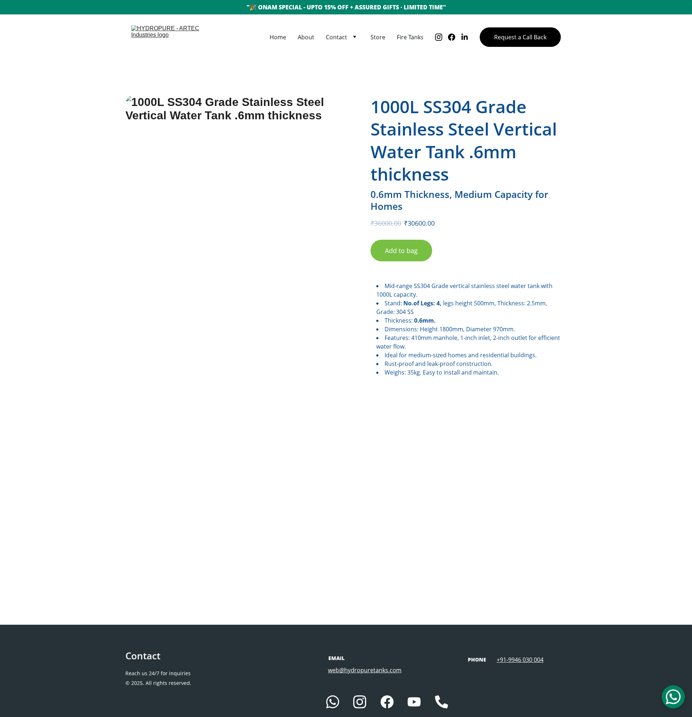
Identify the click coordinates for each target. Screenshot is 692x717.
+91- (502, 660)
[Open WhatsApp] (673, 696)
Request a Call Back (520, 37)
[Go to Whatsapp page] (332, 701)
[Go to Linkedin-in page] (464, 37)
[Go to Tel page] (441, 701)
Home (278, 37)
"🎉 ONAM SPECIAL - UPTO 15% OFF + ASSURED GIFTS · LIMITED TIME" (346, 7)
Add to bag (401, 250)
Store (378, 37)
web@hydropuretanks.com (365, 670)
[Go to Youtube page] (414, 701)
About (306, 37)
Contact (336, 37)
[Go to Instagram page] (441, 37)
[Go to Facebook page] (454, 37)
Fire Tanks (410, 37)
